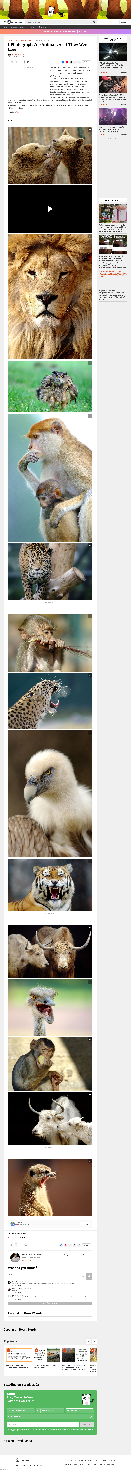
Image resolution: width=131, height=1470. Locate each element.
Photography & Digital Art (24, 40)
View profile (68, 1255)
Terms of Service (109, 1464)
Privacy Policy (97, 1464)
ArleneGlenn (15, 1295)
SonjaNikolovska (17, 1288)
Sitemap (68, 1464)
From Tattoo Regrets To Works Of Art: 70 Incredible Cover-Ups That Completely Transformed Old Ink (112, 98)
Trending (14, 27)
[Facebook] (17, 1465)
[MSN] (37, 1465)
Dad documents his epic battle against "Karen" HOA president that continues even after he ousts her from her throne (112, 228)
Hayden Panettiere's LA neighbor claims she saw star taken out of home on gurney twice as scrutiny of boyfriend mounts (112, 295)
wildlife (22, 1237)
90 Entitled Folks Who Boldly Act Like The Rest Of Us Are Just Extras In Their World (112, 129)
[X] (27, 1465)
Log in (123, 22)
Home (5, 27)
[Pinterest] (24, 1465)
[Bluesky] (31, 1465)
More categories (14, 1416)
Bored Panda (23, 1460)
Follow (83, 1255)
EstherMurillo (16, 1281)
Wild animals (12, 1237)
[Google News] (41, 1465)
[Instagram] (20, 1465)
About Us (97, 1460)
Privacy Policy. (15, 1430)
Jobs (104, 1460)
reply (19, 1285)
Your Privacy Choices (76, 1460)
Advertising (88, 1460)
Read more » (26, 1260)
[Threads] (34, 1465)
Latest (22, 27)
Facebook (19, 112)
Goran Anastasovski (18, 54)
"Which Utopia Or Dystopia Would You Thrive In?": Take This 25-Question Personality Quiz (111, 66)
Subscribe (87, 1424)
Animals (11, 40)
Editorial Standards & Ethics (82, 1464)
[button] (88, 1341)
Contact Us (111, 1460)
